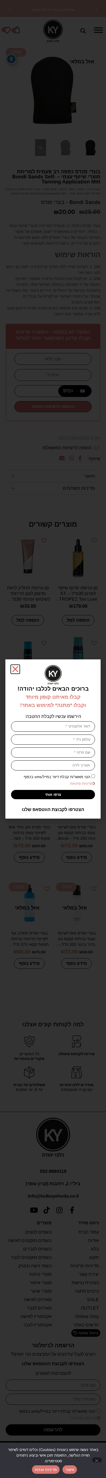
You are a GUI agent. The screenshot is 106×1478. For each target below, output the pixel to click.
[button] (15, 669)
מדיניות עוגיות (46, 1469)
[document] (53, 739)
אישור (69, 1469)
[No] (97, 1460)
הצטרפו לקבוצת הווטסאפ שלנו (53, 809)
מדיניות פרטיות (81, 783)
